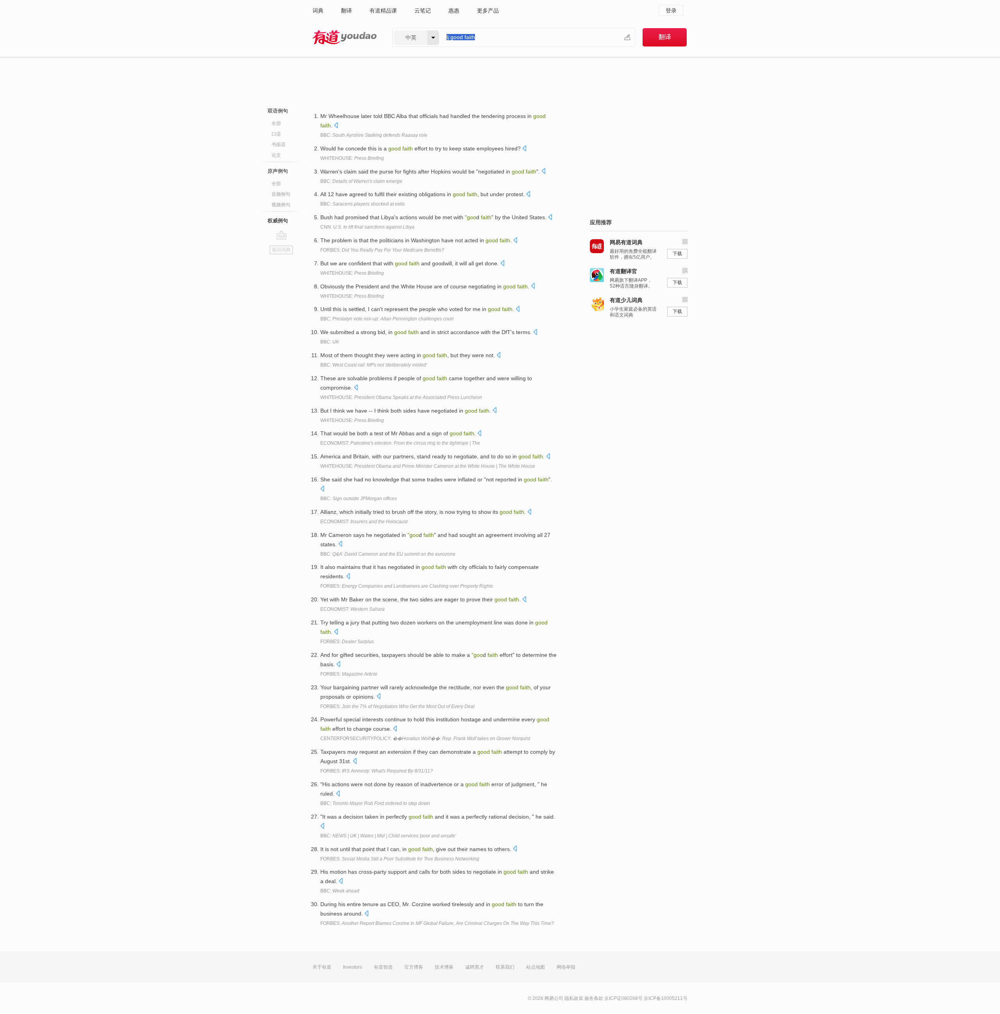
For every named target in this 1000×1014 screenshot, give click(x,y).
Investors (352, 967)
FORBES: (382, 250)
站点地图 (535, 967)
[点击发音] (336, 126)
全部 (276, 123)
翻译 (346, 10)
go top (281, 235)
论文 (276, 155)
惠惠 (453, 10)
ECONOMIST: (400, 443)
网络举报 (566, 967)
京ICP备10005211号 (666, 998)
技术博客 (444, 967)
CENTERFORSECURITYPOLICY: (425, 738)
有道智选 (383, 967)
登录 (671, 10)
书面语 (278, 144)
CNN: (367, 227)
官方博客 (413, 967)
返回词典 (281, 249)
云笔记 (422, 10)
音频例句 (280, 194)
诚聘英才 (474, 967)
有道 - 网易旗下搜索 (344, 37)
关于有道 (321, 967)
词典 (317, 10)
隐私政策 (573, 998)
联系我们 (505, 967)
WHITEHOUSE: (352, 158)
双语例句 (278, 111)
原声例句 (278, 171)
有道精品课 (383, 10)
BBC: (373, 135)
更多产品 (488, 10)
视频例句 (280, 204)
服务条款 (593, 998)
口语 (276, 134)
